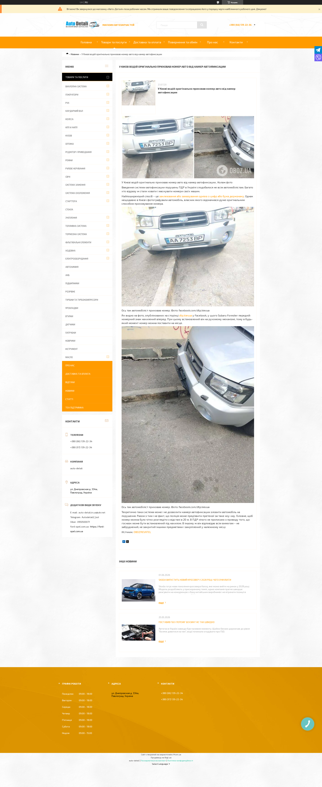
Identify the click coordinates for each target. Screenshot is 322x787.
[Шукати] (202, 24)
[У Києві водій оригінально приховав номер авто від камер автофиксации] (138, 97)
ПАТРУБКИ (70, 332)
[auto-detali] (82, 27)
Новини (75, 54)
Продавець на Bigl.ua (161, 757)
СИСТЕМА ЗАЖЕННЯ (75, 184)
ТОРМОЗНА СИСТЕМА (76, 234)
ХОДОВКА (70, 250)
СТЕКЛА (69, 209)
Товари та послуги (114, 42)
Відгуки (70, 382)
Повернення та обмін (182, 42)
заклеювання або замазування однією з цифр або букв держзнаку (201, 196)
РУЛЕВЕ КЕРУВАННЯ (75, 168)
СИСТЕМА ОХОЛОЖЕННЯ (77, 193)
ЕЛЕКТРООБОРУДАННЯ (76, 258)
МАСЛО (69, 357)
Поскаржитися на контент (153, 760)
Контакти (236, 42)
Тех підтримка (74, 407)
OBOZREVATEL (142, 532)
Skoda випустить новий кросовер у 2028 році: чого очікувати (195, 579)
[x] (127, 542)
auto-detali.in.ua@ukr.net (91, 512)
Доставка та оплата (147, 42)
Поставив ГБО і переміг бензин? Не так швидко (186, 622)
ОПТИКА (69, 144)
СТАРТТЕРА (71, 201)
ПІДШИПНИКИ (72, 283)
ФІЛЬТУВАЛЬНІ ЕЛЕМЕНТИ (78, 242)
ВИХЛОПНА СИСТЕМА (76, 86)
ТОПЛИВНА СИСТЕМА (76, 226)
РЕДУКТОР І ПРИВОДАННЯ (78, 152)
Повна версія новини (162, 602)
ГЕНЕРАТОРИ (71, 94)
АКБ (67, 275)
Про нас (212, 42)
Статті (69, 399)
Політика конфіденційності (180, 760)
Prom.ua (177, 754)
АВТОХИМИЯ (71, 267)
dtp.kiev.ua (185, 315)
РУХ (67, 103)
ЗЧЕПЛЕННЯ (71, 217)
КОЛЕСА (69, 119)
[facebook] (123, 542)
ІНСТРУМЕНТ (71, 349)
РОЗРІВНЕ (70, 291)
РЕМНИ (69, 160)
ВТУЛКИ (69, 316)
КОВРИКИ (70, 340)
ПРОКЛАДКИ (71, 308)
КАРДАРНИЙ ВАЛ (74, 111)
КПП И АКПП (71, 127)
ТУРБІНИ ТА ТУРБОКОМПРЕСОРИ (81, 299)
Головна (86, 42)
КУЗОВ (68, 135)
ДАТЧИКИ (70, 324)
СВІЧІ (67, 176)
